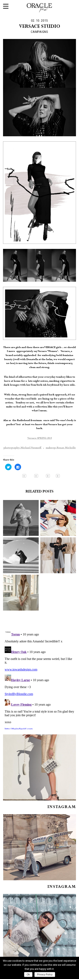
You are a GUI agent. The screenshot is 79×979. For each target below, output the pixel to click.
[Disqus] (39, 678)
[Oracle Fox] (39, 7)
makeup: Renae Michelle (61, 447)
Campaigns (39, 31)
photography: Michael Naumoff (22, 447)
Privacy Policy (44, 974)
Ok (28, 974)
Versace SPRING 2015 (39, 438)
